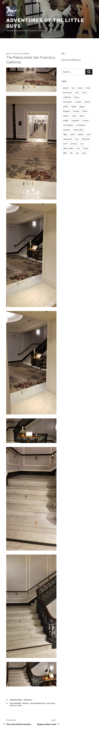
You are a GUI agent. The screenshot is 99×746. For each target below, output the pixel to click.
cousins (78, 102)
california (16, 703)
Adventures (16, 700)
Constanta (67, 102)
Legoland (75, 120)
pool (89, 134)
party (73, 134)
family (84, 111)
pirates (81, 134)
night (65, 134)
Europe (76, 111)
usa (20, 705)
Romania (85, 139)
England (66, 111)
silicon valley (68, 148)
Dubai (73, 106)
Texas (85, 148)
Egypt (82, 106)
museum (66, 130)
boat (88, 88)
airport (65, 88)
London (85, 120)
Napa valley (78, 130)
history (66, 116)
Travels (28, 700)
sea (81, 144)
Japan (81, 116)
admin (26, 54)
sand (65, 144)
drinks (65, 106)
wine (84, 153)
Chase (76, 97)
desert (87, 102)
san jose (73, 144)
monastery (80, 125)
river (77, 139)
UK (71, 153)
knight (65, 120)
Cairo (84, 92)
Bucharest (67, 92)
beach (80, 88)
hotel (26, 703)
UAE (65, 153)
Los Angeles (68, 125)
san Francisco (38, 703)
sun (78, 148)
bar (73, 88)
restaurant (67, 139)
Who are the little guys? (71, 60)
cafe (77, 92)
